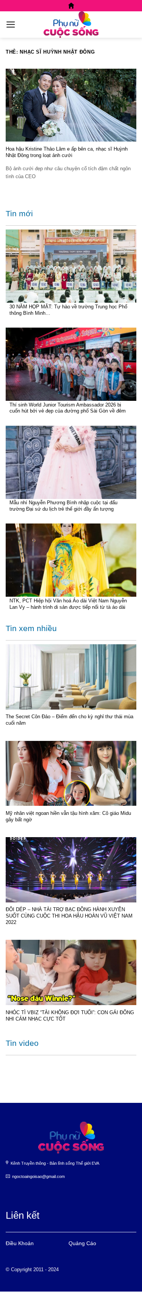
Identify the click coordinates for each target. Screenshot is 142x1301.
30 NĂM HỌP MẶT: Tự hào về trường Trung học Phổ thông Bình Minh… (68, 310)
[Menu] (11, 24)
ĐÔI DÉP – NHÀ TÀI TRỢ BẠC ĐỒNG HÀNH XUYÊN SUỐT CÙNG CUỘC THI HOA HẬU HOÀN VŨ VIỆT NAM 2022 (69, 916)
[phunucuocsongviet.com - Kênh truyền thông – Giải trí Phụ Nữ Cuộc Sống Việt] (71, 24)
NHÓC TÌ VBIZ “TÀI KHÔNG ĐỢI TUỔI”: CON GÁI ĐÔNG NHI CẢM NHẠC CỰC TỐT (70, 1016)
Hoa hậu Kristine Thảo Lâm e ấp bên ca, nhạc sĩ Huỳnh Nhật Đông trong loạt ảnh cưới (67, 152)
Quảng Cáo (82, 1243)
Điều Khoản (20, 1243)
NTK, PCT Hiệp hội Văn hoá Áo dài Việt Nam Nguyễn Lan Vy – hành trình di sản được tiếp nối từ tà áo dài (68, 604)
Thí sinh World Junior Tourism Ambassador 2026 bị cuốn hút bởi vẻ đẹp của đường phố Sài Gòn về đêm (67, 408)
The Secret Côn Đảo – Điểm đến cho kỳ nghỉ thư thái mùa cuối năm (69, 720)
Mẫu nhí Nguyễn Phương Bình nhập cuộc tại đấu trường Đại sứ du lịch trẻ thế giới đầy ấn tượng (63, 506)
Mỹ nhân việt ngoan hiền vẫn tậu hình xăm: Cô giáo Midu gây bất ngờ (68, 816)
